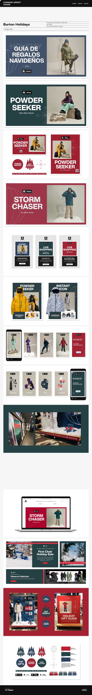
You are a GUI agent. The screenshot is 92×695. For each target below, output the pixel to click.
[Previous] (24, 56)
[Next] (67, 56)
